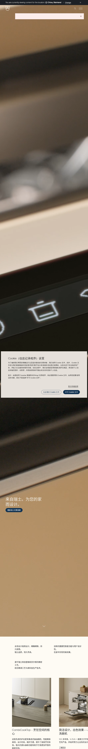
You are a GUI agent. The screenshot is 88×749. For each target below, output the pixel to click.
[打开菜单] (80, 8)
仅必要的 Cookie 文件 (51, 392)
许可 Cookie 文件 (71, 392)
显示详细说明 (73, 386)
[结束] (80, 2)
